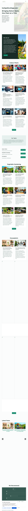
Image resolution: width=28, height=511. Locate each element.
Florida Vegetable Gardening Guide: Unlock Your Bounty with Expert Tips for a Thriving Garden (20, 430)
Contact (22, 501)
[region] (9, 505)
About (19, 501)
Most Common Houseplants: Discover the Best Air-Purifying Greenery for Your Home (8, 430)
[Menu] (25, 1)
